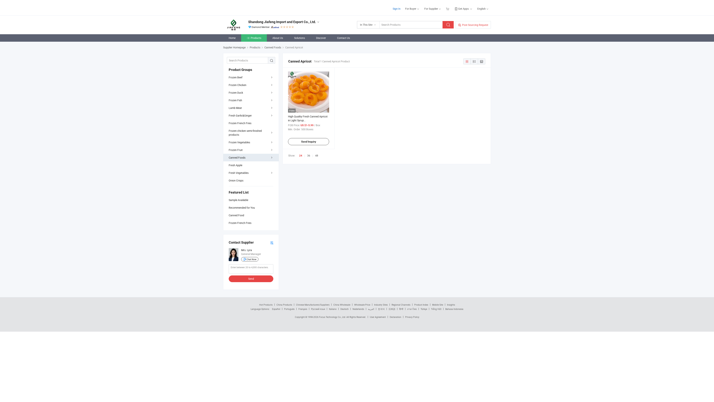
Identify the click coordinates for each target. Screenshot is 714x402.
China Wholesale (341, 304)
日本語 (392, 308)
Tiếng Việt (436, 308)
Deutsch (344, 308)
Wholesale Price (362, 304)
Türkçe (424, 308)
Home (232, 38)
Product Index (421, 304)
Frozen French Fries (240, 123)
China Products (284, 304)
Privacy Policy (412, 316)
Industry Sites (381, 304)
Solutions (299, 38)
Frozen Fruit (236, 150)
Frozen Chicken (237, 85)
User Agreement (378, 316)
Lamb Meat (235, 108)
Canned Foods (237, 157)
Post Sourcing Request (475, 25)
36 (308, 155)
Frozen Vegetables (239, 142)
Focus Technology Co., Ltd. (332, 316)
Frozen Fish (235, 100)
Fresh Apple (235, 165)
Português (289, 308)
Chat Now (251, 259)
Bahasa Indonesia (454, 308)
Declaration (395, 316)
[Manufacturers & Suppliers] (247, 7)
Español (276, 308)
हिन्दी (401, 308)
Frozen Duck (236, 92)
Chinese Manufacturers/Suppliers (312, 304)
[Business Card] (271, 242)
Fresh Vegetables (239, 173)
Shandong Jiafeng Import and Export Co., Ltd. (282, 22)
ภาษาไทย (412, 308)
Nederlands (358, 308)
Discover (321, 38)
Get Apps (463, 8)
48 (316, 155)
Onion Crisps (236, 180)
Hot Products (266, 304)
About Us (277, 38)
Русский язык (318, 308)
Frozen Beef (235, 77)
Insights (451, 304)
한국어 (381, 308)
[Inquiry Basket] (448, 8)
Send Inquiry (308, 141)
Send (251, 278)
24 (300, 155)
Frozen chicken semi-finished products (245, 132)
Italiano (333, 308)
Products (256, 38)
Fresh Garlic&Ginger (240, 115)
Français (302, 308)
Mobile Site (437, 304)
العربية (371, 308)
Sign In (397, 8)
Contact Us (343, 38)
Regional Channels (401, 304)
